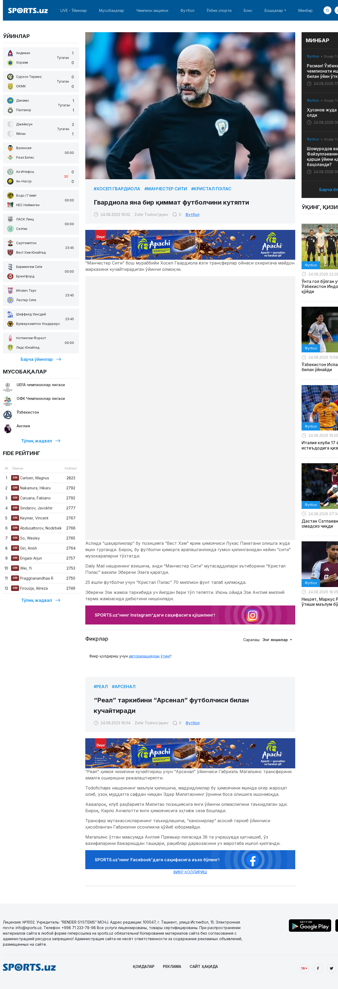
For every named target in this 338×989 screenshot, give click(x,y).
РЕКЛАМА (172, 966)
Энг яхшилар (275, 639)
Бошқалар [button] (274, 10)
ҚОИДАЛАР (143, 966)
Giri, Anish (25, 548)
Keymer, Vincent (30, 518)
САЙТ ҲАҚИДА (204, 966)
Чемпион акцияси (152, 10)
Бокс (248, 10)
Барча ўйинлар (37, 359)
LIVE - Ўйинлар (73, 10)
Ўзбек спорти (219, 10)
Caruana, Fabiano (32, 498)
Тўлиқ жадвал (36, 440)
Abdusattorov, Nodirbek (37, 528)
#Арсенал (123, 686)
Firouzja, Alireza (30, 588)
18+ (304, 968)
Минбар (305, 10)
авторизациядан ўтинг (150, 656)
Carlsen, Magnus (31, 478)
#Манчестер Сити (165, 188)
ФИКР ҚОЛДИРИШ (190, 872)
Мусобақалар (111, 10)
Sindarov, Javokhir (33, 508)
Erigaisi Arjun (27, 558)
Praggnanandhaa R (33, 578)
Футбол (187, 10)
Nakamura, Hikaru (32, 488)
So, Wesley (26, 538)
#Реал (101, 686)
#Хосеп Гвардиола (117, 188)
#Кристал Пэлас (211, 188)
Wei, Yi (22, 568)
